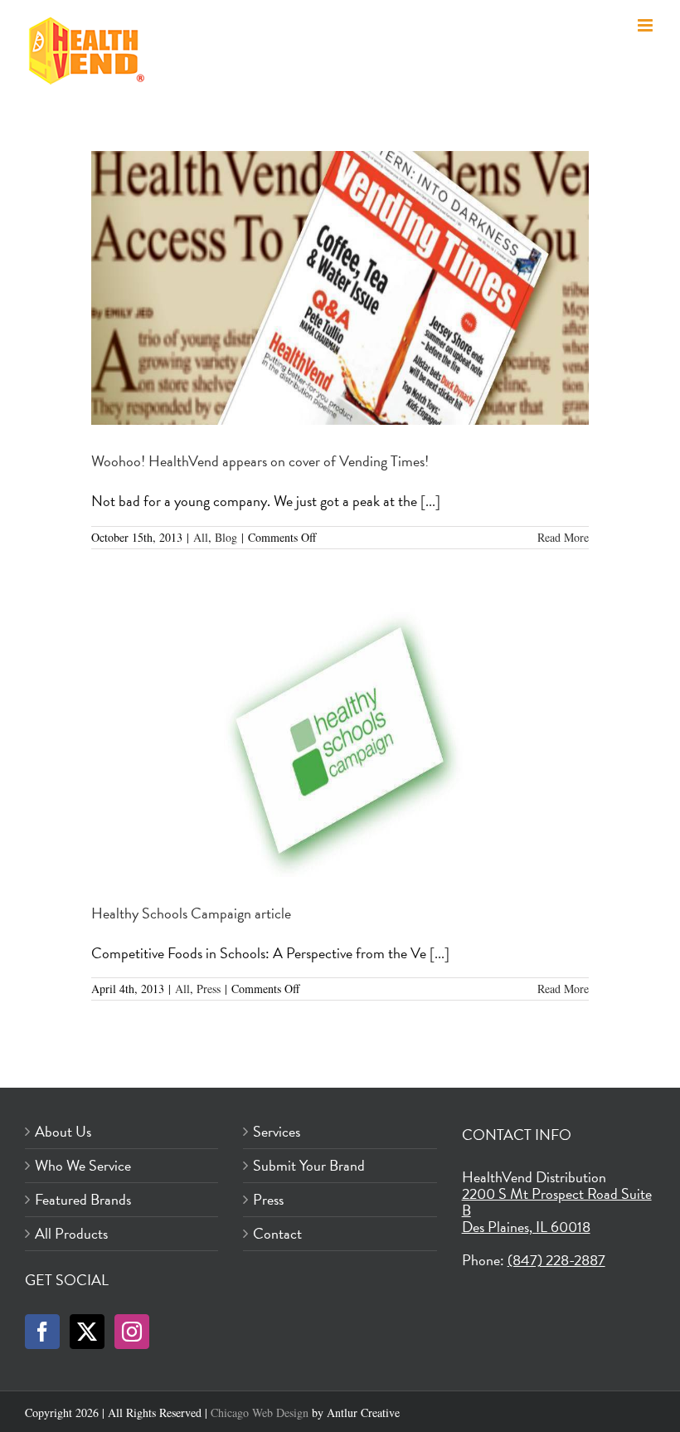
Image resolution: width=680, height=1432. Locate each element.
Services (276, 1131)
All (200, 537)
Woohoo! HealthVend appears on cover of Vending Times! (260, 461)
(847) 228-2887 (556, 1260)
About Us (63, 1131)
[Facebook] (42, 1331)
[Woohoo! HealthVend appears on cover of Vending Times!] (340, 288)
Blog (226, 537)
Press (209, 988)
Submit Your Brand (309, 1165)
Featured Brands (83, 1199)
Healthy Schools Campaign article (191, 913)
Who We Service (83, 1165)
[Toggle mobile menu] (646, 25)
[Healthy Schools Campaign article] (340, 740)
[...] (430, 501)
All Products (71, 1233)
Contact (277, 1233)
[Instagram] (131, 1331)
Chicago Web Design (259, 1412)
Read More (563, 537)
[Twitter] (87, 1331)
